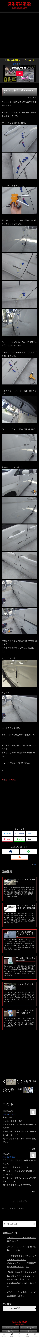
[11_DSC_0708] (19, 495)
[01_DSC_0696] (19, 150)
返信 (33, 1149)
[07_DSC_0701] (19, 334)
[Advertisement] (19, 34)
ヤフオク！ (28, 1331)
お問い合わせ (10, 1331)
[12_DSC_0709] (19, 522)
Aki (13, 1241)
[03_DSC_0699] (19, 213)
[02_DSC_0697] (19, 178)
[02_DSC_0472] (19, 686)
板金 (5, 780)
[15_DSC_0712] (19, 605)
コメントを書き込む (19, 1201)
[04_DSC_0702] (19, 251)
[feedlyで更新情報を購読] (28, 851)
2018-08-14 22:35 (9, 1114)
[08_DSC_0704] (19, 383)
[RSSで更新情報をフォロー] (19, 857)
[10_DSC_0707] (19, 460)
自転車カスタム (19, 63)
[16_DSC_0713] (19, 633)
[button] (34, 1224)
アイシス (13, 780)
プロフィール (10, 1328)
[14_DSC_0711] (19, 578)
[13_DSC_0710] (19, 550)
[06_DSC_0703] (19, 306)
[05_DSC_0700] (19, 279)
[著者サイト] (10, 851)
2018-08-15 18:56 (9, 1157)
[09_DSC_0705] (19, 421)
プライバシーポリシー (28, 1328)
